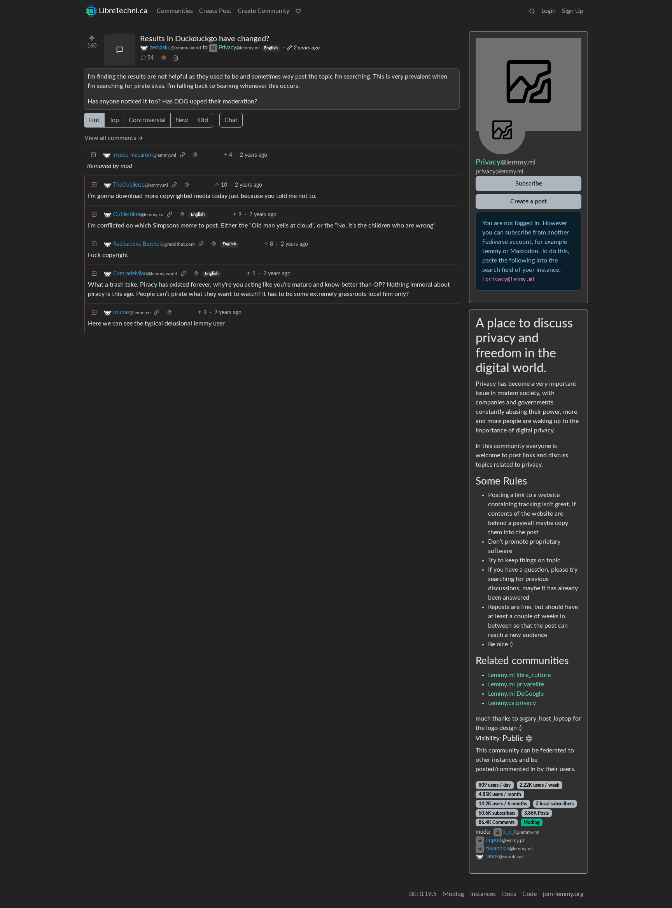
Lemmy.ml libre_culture (519, 675)
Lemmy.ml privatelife (516, 684)
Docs (509, 894)
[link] (163, 58)
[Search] (532, 11)
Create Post (215, 11)
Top (114, 120)
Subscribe (528, 183)
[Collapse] (93, 155)
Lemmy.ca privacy (512, 703)
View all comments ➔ (113, 138)
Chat (231, 120)
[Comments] (119, 49)
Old (203, 120)
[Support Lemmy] (298, 11)
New (181, 120)
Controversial (147, 120)
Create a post (528, 201)
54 (150, 58)
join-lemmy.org (563, 894)
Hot (94, 120)
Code (529, 894)
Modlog (531, 822)
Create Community (263, 11)
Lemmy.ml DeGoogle (516, 694)
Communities (175, 11)
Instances (483, 894)
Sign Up (572, 11)
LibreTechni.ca (123, 11)
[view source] (176, 58)
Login (548, 11)
